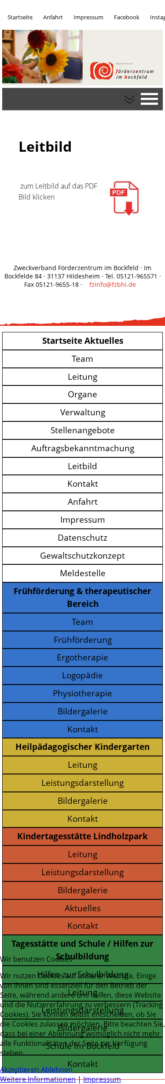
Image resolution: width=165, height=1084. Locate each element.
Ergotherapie (82, 657)
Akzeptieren (19, 1069)
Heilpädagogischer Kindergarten (82, 746)
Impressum (88, 17)
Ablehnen (57, 1069)
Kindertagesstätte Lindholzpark (82, 836)
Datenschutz (82, 537)
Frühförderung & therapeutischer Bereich (82, 597)
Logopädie (82, 675)
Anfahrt (53, 17)
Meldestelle (83, 573)
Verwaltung (82, 412)
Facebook (126, 17)
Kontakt (82, 483)
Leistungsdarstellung (82, 782)
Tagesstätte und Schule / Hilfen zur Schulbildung (82, 950)
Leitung (82, 376)
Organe (82, 394)
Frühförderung (83, 639)
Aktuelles (83, 908)
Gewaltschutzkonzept (82, 555)
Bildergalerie (83, 711)
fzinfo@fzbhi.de (112, 284)
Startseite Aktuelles (82, 340)
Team (82, 358)
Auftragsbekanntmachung (82, 448)
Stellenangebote (83, 430)
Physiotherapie (82, 693)
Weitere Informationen (38, 1079)
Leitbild (82, 466)
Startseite (20, 17)
